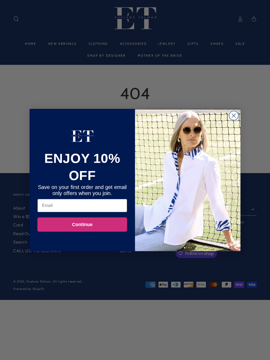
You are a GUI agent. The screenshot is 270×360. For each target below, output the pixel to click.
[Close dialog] (233, 115)
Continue (82, 224)
